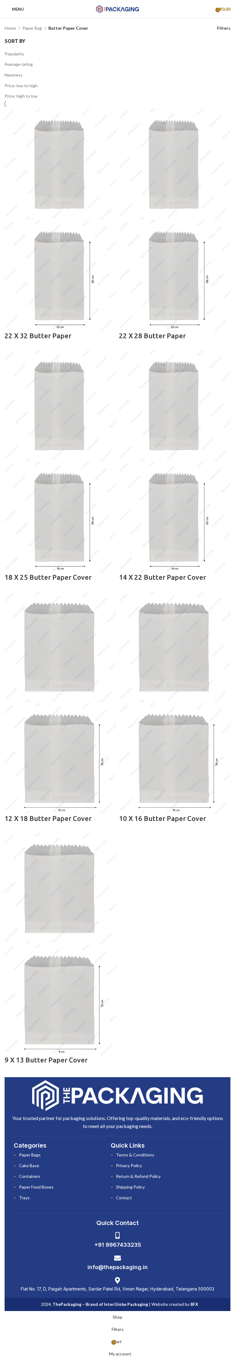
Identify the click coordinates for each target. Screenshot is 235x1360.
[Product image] (60, 274)
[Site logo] (117, 8)
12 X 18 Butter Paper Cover (48, 818)
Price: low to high (21, 85)
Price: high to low (21, 96)
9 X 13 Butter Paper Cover (46, 1060)
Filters (223, 28)
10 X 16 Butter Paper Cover (162, 818)
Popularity (14, 53)
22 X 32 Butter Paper (38, 335)
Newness (14, 74)
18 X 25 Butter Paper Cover (48, 577)
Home (10, 28)
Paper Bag (32, 28)
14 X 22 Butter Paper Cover (162, 577)
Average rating (19, 64)
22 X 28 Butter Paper (152, 335)
